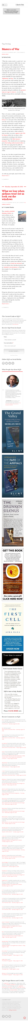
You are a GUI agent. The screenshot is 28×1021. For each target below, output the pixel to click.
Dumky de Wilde (13, 990)
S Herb (3, 771)
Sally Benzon (4, 870)
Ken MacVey (4, 743)
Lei (2, 890)
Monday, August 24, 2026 (10, 858)
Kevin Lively (5, 54)
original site (6, 983)
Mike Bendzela (5, 827)
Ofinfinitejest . (5, 845)
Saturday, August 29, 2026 (14, 723)
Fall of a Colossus (5, 766)
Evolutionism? (5, 866)
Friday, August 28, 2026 (21, 747)
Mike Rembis (4, 762)
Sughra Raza (4, 959)
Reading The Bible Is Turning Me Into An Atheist (12, 840)
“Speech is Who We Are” (7, 831)
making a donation (13, 1010)
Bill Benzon (4, 779)
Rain (3, 719)
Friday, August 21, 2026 (18, 955)
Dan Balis (10, 987)
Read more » (5, 175)
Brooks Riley (4, 951)
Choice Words (5, 723)
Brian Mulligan (5, 862)
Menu (5, 4)
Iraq (12, 78)
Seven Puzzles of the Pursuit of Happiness (10, 793)
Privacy (16, 355)
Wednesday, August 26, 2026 (11, 804)
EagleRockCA (4, 880)
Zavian (3, 751)
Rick (3, 965)
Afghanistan (5, 78)
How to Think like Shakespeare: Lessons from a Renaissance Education (13, 403)
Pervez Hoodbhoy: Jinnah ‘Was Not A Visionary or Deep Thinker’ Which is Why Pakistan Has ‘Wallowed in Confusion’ (13, 757)
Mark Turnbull (5, 789)
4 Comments (5, 307)
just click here (15, 324)
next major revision (21, 987)
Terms (13, 355)
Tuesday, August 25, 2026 (10, 823)
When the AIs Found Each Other (8, 729)
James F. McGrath (5, 922)
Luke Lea (4, 836)
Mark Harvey (4, 798)
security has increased (16, 263)
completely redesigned (10, 984)
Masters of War (10, 49)
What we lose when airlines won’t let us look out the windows (13, 195)
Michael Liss (4, 855)
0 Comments (5, 179)
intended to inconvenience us (11, 267)
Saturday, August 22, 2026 (7, 885)
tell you (4, 119)
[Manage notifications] (24, 1018)
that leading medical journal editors (14, 143)
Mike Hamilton (5, 816)
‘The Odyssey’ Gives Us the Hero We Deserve (11, 849)
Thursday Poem (5, 969)
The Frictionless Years (6, 894)
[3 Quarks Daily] (20, 5)
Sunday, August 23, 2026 (14, 866)
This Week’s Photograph (7, 955)
